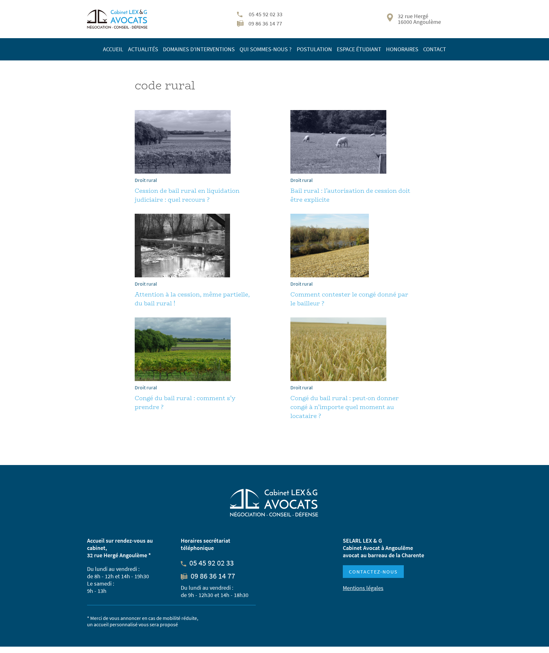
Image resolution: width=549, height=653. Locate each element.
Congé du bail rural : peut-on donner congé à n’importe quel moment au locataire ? (344, 407)
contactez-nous (373, 571)
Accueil (113, 49)
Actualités (143, 49)
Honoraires (402, 49)
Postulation (314, 49)
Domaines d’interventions (199, 49)
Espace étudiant (359, 49)
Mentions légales (363, 588)
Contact (434, 49)
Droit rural (146, 180)
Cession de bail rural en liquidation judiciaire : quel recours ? (187, 195)
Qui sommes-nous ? (266, 49)
